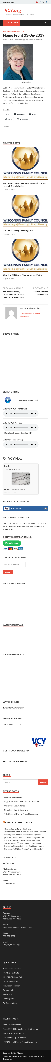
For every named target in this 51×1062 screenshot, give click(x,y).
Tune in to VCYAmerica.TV (13, 708)
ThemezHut (7, 1059)
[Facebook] (40, 2)
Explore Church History (19, 822)
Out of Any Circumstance (14, 806)
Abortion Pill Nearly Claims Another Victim (22, 275)
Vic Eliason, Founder (11, 986)
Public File (7, 994)
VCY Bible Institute (11, 973)
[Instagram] (46, 2)
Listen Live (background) (28, 400)
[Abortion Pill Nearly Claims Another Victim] (25, 256)
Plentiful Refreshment (13, 797)
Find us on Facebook (15, 761)
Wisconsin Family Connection (13, 31)
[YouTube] (36, 2)
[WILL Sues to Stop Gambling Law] (25, 212)
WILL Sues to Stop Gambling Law (17, 230)
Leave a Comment (35, 40)
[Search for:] (25, 782)
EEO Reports (8, 999)
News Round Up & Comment (16, 810)
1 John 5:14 (7, 529)
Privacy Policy (8, 990)
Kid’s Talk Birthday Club (12, 977)
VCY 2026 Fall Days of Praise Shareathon (21, 814)
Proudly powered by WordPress (15, 1057)
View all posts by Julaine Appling (30, 314)
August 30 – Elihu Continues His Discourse (21, 801)
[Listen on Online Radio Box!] (45, 509)
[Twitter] (43, 2)
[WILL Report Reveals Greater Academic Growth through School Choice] (25, 164)
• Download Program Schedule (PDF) (18, 433)
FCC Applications (10, 1003)
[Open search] (45, 23)
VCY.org (13, 10)
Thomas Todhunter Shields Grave (17, 829)
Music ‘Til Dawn (10, 981)
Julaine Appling (22, 40)
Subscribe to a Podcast (12, 968)
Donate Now (12, 543)
